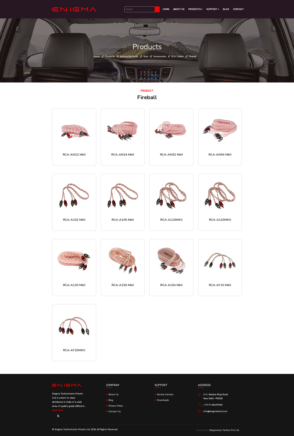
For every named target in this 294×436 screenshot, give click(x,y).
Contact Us (114, 411)
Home (166, 9)
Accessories (159, 56)
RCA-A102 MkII (74, 220)
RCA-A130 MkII (74, 285)
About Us (179, 9)
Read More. (58, 410)
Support (211, 9)
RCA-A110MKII (171, 220)
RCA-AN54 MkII (219, 155)
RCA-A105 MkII (122, 220)
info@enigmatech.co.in (215, 411)
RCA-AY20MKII (74, 350)
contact (238, 9)
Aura (145, 56)
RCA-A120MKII (220, 220)
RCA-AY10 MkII (220, 285)
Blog (226, 9)
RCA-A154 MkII (171, 285)
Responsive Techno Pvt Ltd (224, 430)
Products (194, 9)
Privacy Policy (115, 405)
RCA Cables (177, 56)
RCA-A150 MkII (122, 285)
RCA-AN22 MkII (74, 155)
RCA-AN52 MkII (171, 155)
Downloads (163, 400)
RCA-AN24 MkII (122, 155)
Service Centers (165, 394)
